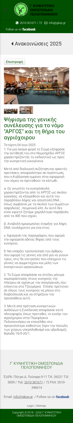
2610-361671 (27, 23)
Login (30, 405)
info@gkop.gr (57, 23)
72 (40, 23)
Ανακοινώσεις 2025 (38, 44)
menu (5, 10)
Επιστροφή (14, 62)
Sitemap (41, 405)
